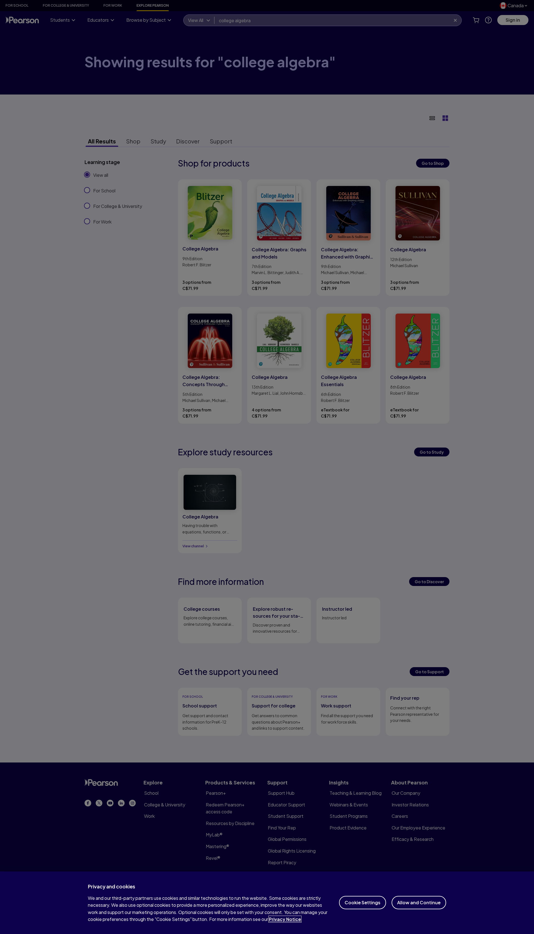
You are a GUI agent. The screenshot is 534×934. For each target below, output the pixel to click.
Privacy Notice (285, 919)
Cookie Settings (362, 902)
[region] (267, 902)
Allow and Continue (419, 902)
